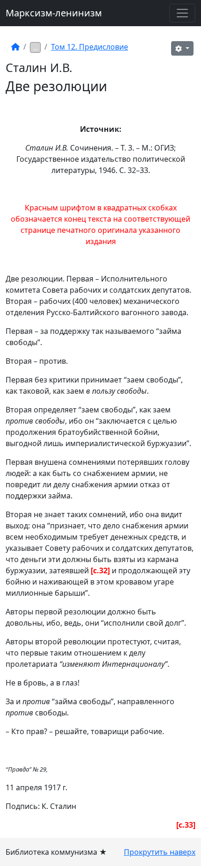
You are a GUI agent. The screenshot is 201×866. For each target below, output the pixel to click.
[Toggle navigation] (182, 13)
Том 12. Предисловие (89, 47)
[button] (182, 48)
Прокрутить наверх (159, 852)
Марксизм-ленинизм (54, 13)
